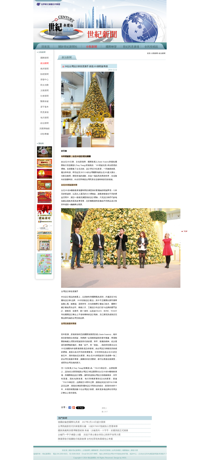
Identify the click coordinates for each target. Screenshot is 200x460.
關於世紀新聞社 (67, 46)
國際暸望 (111, 46)
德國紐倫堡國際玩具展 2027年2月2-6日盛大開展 (81, 422)
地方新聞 (44, 117)
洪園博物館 (44, 128)
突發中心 (44, 79)
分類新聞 (91, 46)
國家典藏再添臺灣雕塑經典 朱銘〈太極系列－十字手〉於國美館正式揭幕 (93, 430)
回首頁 (45, 46)
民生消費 (44, 85)
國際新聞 (44, 58)
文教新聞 (44, 90)
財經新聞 (44, 74)
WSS (124, 458)
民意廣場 (44, 112)
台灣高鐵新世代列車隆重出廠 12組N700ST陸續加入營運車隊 (88, 426)
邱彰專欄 (44, 134)
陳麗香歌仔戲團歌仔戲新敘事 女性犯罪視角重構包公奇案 (85, 439)
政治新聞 (44, 63)
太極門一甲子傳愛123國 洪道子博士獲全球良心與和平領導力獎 (89, 434)
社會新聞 (44, 96)
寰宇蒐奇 (44, 107)
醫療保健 (44, 101)
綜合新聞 (44, 123)
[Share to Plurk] (73, 407)
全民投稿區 (151, 46)
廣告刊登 (134, 450)
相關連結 (125, 450)
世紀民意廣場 (131, 46)
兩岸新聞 (44, 68)
